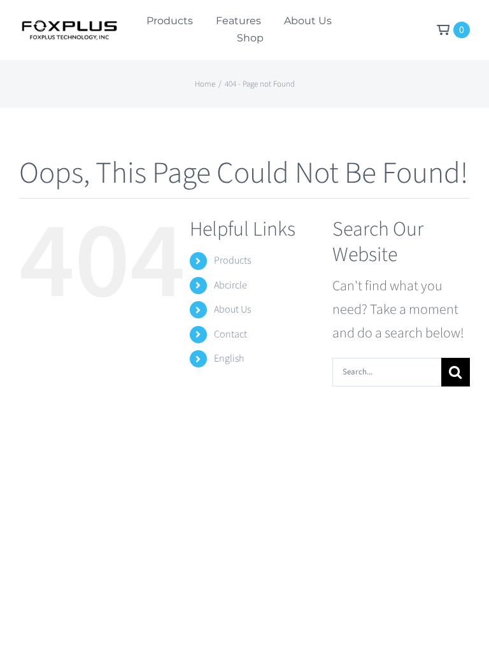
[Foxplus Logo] (68, 27)
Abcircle (230, 285)
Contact (230, 334)
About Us (232, 309)
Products (232, 260)
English (229, 358)
